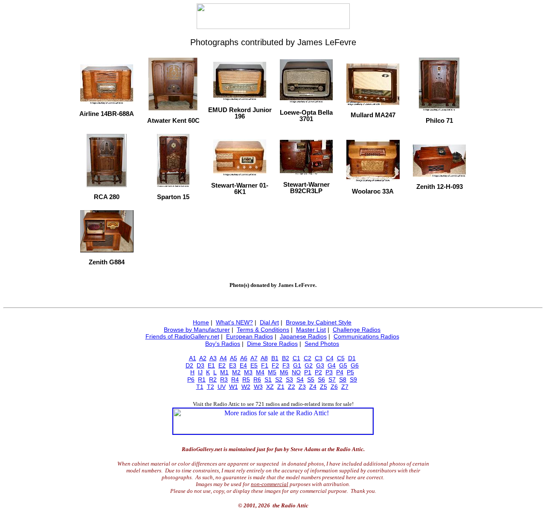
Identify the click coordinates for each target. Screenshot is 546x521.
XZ (270, 386)
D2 (189, 365)
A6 (243, 358)
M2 (236, 372)
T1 (199, 386)
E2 (222, 365)
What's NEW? (234, 322)
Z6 (334, 386)
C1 (296, 358)
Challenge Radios (356, 329)
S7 (332, 379)
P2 (318, 372)
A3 (213, 358)
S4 (300, 379)
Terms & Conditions (263, 329)
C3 (318, 358)
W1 (233, 386)
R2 (213, 379)
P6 (191, 379)
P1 (307, 372)
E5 (254, 365)
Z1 (281, 386)
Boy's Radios (222, 343)
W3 (258, 386)
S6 (321, 379)
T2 (210, 386)
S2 (278, 379)
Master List (311, 329)
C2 (307, 358)
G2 (309, 365)
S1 (268, 379)
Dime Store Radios (272, 343)
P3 (329, 372)
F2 (275, 365)
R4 (235, 379)
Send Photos (322, 343)
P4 (339, 372)
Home (201, 322)
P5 (350, 372)
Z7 (345, 386)
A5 (233, 358)
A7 (254, 358)
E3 (232, 365)
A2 (202, 358)
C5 (341, 358)
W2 (245, 386)
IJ (200, 372)
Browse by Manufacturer (197, 329)
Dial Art (269, 322)
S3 (289, 379)
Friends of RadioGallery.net (182, 336)
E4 (243, 365)
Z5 (323, 386)
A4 (223, 358)
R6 (257, 379)
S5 (310, 379)
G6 (355, 365)
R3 (224, 379)
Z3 (302, 386)
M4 (260, 372)
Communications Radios (366, 336)
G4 (332, 365)
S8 (342, 379)
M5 (272, 372)
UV (222, 386)
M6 (284, 372)
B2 (285, 358)
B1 (275, 358)
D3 (200, 365)
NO (296, 372)
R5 (246, 379)
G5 (343, 365)
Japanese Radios (303, 336)
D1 (352, 358)
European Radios (249, 336)
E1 (211, 365)
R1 (202, 379)
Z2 (291, 386)
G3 (320, 365)
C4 (330, 358)
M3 (248, 372)
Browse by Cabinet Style (318, 322)
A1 (192, 358)
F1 (264, 365)
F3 (286, 365)
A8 (264, 358)
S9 (353, 379)
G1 (297, 365)
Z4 (313, 386)
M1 (224, 372)
